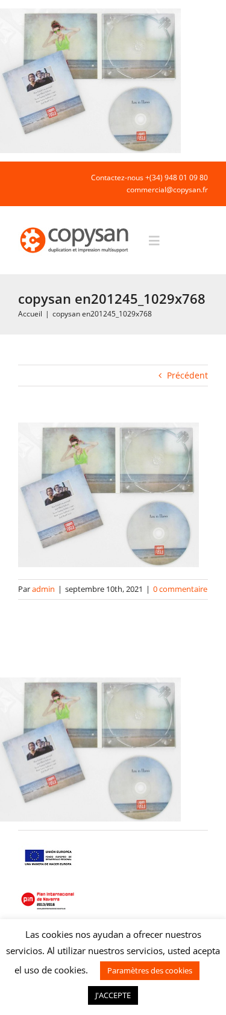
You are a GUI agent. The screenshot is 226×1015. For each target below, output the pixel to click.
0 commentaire (180, 588)
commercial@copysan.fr (167, 189)
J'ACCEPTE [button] (113, 995)
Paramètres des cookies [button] (149, 970)
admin (43, 588)
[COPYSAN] (75, 226)
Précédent (187, 375)
